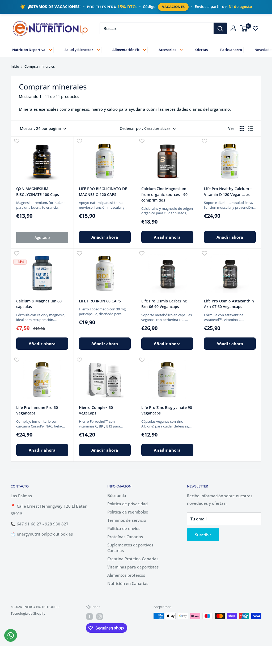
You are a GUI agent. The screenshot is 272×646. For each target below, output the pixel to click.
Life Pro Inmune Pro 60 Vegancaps (37, 410)
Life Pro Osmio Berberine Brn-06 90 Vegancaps (164, 303)
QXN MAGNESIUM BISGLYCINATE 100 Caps (37, 191)
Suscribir (203, 534)
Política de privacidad (127, 503)
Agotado (42, 237)
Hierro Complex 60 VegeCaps (96, 410)
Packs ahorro (231, 49)
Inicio (15, 66)
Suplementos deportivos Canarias (130, 547)
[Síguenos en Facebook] (89, 616)
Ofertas (201, 49)
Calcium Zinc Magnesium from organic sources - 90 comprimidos (164, 194)
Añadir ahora (104, 237)
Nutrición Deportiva (28, 49)
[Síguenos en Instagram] (99, 616)
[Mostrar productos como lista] (250, 128)
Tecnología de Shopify (28, 613)
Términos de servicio (126, 520)
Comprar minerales (39, 66)
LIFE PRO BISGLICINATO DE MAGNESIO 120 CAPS (103, 191)
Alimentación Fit (125, 49)
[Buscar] (220, 28)
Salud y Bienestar (79, 49)
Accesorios (167, 49)
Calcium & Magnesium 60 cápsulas (39, 303)
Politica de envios (123, 528)
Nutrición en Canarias (127, 583)
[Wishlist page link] (255, 28)
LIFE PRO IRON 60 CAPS (100, 300)
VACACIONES (173, 6)
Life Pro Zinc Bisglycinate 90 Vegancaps (166, 410)
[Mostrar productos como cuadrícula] (242, 128)
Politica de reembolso (127, 512)
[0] (244, 28)
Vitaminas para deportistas (133, 567)
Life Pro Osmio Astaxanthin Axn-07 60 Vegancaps (229, 303)
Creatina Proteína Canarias (132, 558)
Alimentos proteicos (126, 575)
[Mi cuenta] (233, 28)
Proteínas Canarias (125, 536)
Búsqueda (116, 495)
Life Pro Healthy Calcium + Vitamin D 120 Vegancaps (228, 191)
